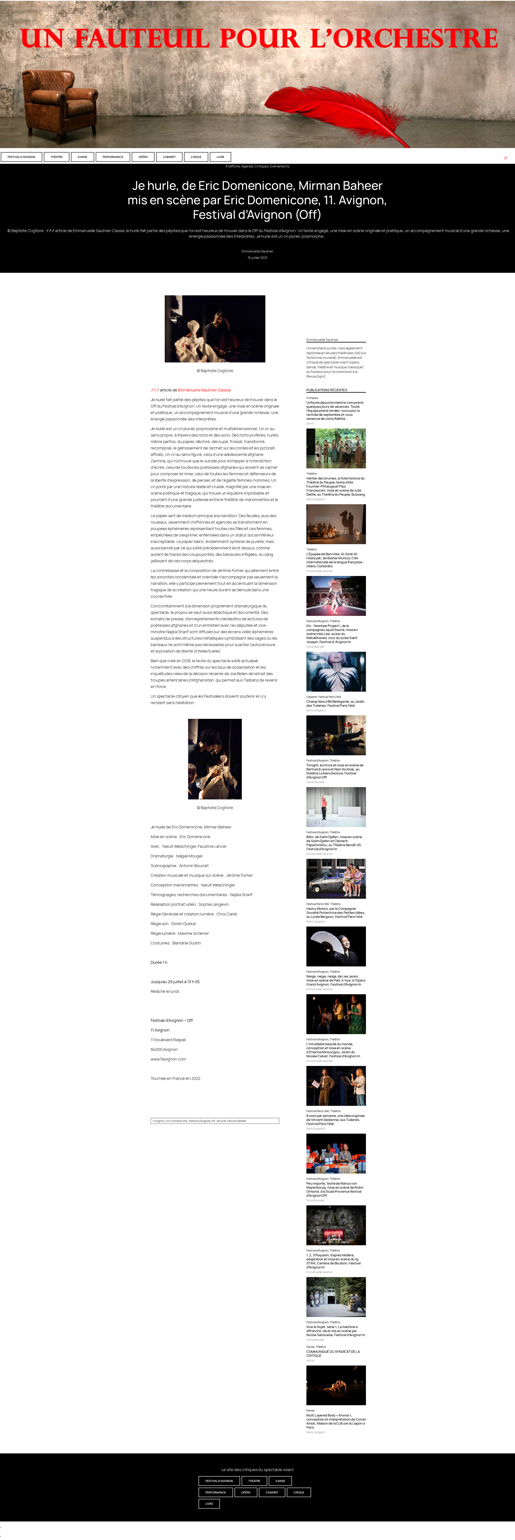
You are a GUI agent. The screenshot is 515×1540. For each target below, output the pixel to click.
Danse (310, 1347)
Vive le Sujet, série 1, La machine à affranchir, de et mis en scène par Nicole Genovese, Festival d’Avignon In (335, 1331)
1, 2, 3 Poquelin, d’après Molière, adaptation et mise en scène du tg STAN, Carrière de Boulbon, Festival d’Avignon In (333, 1261)
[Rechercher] (505, 158)
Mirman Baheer (236, 1121)
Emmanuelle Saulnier (257, 251)
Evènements (279, 166)
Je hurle (221, 1121)
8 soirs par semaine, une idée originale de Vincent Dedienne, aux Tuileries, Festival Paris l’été (335, 1120)
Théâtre (311, 473)
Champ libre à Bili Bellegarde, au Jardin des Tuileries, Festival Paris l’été (335, 703)
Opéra (143, 157)
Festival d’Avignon (317, 621)
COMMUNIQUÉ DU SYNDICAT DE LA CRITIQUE (333, 1354)
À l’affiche (233, 166)
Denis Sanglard (315, 499)
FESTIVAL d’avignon (21, 157)
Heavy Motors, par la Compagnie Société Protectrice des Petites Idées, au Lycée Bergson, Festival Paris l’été (335, 913)
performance (113, 157)
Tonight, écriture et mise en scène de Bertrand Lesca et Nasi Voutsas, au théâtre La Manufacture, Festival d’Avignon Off (334, 771)
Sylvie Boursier (315, 647)
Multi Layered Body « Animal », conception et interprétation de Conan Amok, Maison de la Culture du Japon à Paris (336, 1421)
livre (220, 157)
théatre (57, 157)
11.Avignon (158, 1121)
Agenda (247, 166)
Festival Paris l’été (329, 697)
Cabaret (311, 697)
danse (82, 157)
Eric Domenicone (176, 1121)
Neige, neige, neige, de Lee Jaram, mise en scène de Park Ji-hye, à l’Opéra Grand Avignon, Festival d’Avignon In (335, 980)
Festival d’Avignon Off (202, 1121)
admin (310, 423)
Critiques (261, 166)
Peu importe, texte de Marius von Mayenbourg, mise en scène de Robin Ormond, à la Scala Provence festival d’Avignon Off (335, 1189)
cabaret (169, 157)
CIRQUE (196, 157)
